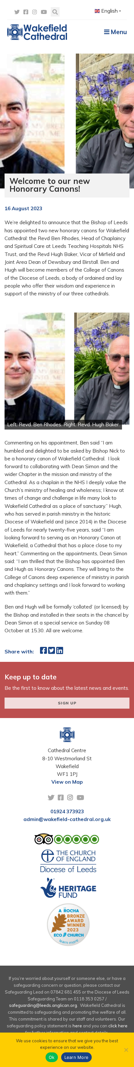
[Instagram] (34, 12)
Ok (52, 1057)
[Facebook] (25, 12)
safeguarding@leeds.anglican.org (43, 1005)
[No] (126, 1050)
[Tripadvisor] (67, 840)
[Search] (55, 12)
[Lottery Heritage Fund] (68, 890)
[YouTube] (44, 12)
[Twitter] (17, 12)
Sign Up (67, 703)
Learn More (76, 1057)
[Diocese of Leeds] (68, 863)
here (77, 1025)
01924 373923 (67, 811)
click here (117, 1025)
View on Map (67, 782)
